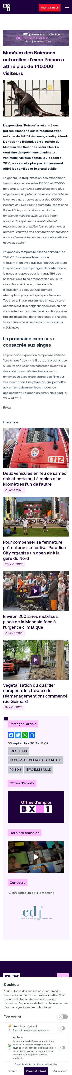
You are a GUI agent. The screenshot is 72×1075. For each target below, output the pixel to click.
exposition (18, 751)
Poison (15, 769)
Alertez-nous (50, 7)
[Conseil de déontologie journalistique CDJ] (36, 913)
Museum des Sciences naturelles (35, 760)
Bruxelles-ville (38, 769)
